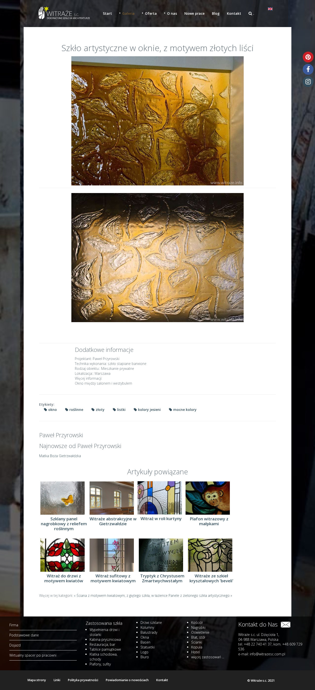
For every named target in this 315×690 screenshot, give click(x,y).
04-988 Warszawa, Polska (258, 639)
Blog (216, 13)
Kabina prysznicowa (105, 639)
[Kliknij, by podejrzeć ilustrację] (157, 120)
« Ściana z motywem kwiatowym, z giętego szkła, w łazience (121, 595)
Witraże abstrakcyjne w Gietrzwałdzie (113, 521)
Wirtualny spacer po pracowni (32, 655)
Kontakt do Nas (259, 624)
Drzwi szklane (151, 622)
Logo (144, 652)
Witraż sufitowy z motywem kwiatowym (113, 578)
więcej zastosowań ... (207, 657)
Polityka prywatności (83, 680)
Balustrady (149, 632)
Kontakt (234, 13)
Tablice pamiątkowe (105, 649)
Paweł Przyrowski (61, 435)
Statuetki (148, 647)
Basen (145, 642)
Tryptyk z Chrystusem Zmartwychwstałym (162, 578)
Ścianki (196, 642)
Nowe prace (194, 13)
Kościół (197, 622)
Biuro (145, 657)
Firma (13, 625)
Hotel (195, 652)
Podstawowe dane (24, 635)
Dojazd (15, 645)
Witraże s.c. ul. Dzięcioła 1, (258, 634)
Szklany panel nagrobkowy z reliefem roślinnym (64, 523)
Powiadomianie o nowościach (127, 680)
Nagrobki (198, 627)
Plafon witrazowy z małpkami (209, 521)
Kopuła (196, 647)
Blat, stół (198, 637)
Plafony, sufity (100, 664)
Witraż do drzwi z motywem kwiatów (63, 578)
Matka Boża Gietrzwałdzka (60, 455)
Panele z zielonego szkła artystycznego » (200, 595)
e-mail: (261, 654)
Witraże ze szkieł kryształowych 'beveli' (211, 578)
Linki (56, 680)
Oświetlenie (200, 632)
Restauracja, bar (102, 644)
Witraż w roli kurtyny (161, 518)
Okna (145, 637)
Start (107, 13)
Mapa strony (36, 680)
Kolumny (147, 627)
